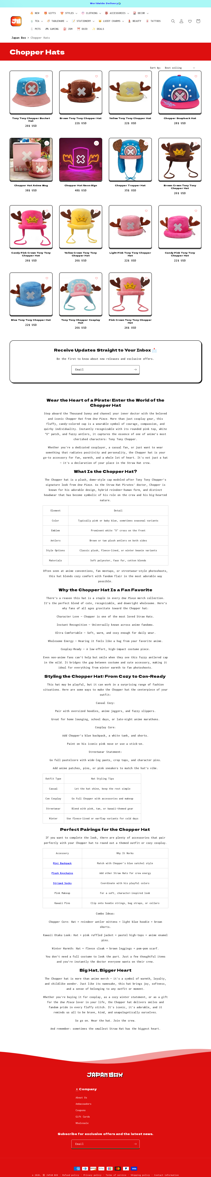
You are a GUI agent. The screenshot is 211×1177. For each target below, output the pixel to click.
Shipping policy (140, 1175)
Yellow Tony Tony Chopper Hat (130, 118)
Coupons (81, 1110)
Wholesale (82, 1123)
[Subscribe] (135, 369)
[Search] (173, 21)
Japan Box (20, 37)
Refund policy (70, 1175)
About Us (81, 1097)
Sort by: (155, 67)
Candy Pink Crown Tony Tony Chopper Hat (31, 254)
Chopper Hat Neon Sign (80, 185)
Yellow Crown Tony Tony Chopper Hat (80, 254)
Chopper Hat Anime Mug (31, 185)
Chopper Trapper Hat (130, 185)
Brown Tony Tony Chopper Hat (81, 118)
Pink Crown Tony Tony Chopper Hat (130, 321)
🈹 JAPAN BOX (50, 1175)
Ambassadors (83, 1103)
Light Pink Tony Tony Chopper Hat (130, 254)
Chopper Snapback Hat (180, 118)
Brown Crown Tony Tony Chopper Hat (180, 187)
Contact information (166, 1175)
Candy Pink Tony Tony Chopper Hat (180, 254)
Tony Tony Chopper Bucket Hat (31, 120)
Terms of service (116, 1175)
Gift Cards (83, 1116)
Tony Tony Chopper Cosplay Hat (80, 321)
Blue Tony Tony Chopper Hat (31, 320)
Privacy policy (93, 1175)
